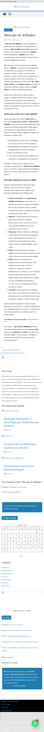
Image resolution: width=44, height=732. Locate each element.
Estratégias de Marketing (18, 487)
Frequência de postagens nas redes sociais (16, 630)
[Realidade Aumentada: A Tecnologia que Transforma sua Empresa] (10, 411)
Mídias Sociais (7, 570)
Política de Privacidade (10, 701)
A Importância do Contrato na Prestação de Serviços (20, 642)
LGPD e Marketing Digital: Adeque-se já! (16, 636)
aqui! (25, 213)
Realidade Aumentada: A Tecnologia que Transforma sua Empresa (21, 422)
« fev (21, 556)
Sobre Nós (5, 586)
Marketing (8, 30)
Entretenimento (7, 574)
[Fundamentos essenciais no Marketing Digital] (12, 458)
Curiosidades (6, 580)
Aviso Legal (6, 704)
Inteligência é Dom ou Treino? (12, 625)
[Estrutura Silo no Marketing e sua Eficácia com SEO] (7, 436)
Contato (5, 707)
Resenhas (5, 583)
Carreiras (5, 577)
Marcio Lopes (18, 40)
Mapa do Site (7, 710)
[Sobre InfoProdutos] (4, 14)
